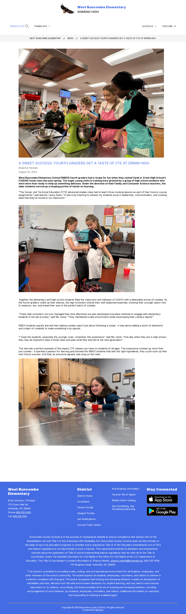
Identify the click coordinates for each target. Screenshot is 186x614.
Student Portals (85, 513)
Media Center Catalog (124, 500)
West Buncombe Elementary (45, 38)
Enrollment (83, 501)
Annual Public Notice (89, 524)
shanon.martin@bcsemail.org (127, 560)
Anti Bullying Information (125, 488)
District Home (84, 495)
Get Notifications (86, 519)
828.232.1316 (20, 516)
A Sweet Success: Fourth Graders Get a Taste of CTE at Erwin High (118, 38)
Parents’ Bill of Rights (123, 494)
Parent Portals (85, 507)
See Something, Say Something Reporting (123, 507)
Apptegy (99, 610)
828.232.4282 (23, 512)
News (71, 38)
